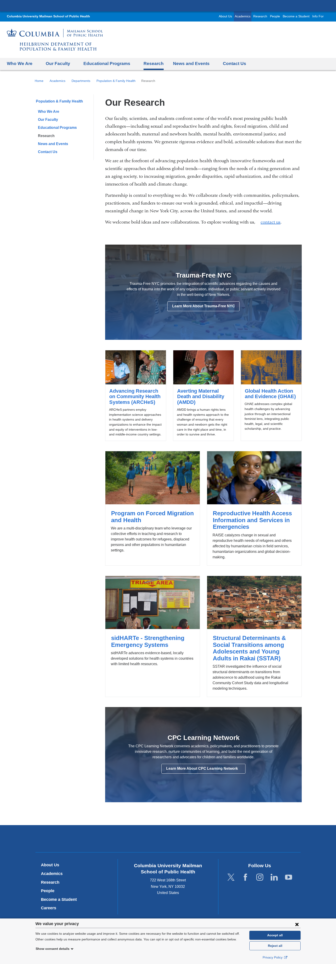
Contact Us (234, 63)
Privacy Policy (273, 957)
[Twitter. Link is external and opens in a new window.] (231, 877)
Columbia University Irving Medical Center (168, 5)
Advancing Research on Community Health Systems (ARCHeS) (135, 395)
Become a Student (296, 16)
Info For (318, 16)
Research (260, 16)
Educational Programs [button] (106, 63)
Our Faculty (48, 120)
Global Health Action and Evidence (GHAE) (271, 395)
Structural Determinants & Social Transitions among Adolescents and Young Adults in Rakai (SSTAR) (254, 636)
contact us (270, 222)
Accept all (275, 935)
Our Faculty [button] (58, 63)
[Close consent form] (297, 924)
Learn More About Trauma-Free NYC (203, 306)
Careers (48, 908)
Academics (243, 16)
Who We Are (48, 111)
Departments (81, 81)
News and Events (53, 144)
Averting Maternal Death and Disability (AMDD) (203, 395)
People (275, 16)
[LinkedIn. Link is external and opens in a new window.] (274, 877)
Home (39, 81)
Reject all (275, 946)
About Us (225, 16)
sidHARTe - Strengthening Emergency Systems (152, 636)
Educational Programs (57, 128)
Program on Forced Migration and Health (152, 508)
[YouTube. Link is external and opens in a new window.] (288, 877)
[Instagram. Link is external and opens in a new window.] (260, 877)
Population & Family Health (116, 81)
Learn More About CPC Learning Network (205, 770)
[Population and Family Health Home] (55, 40)
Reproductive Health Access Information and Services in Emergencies (254, 508)
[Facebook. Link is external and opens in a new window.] (245, 877)
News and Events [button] (191, 63)
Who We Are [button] (19, 63)
